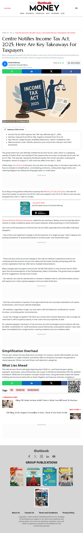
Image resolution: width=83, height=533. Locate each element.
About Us (16, 513)
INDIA (22, 13)
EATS (48, 13)
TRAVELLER (39, 13)
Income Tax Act (33, 390)
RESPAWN (55, 13)
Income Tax (20, 390)
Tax (11, 33)
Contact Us (29, 513)
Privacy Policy (68, 513)
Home (4, 33)
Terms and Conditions (48, 513)
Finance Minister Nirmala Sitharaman (17, 220)
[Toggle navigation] (76, 8)
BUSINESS (30, 13)
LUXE (63, 13)
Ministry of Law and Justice (55, 191)
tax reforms (18, 165)
